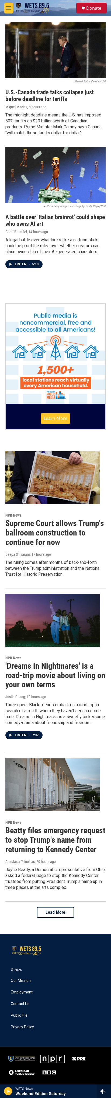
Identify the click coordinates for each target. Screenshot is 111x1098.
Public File (19, 1015)
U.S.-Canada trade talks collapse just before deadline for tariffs (49, 95)
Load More (55, 912)
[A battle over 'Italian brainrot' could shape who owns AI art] (55, 175)
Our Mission (21, 981)
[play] (8, 1091)
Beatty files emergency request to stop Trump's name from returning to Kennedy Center (55, 840)
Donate (93, 8)
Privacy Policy (22, 1027)
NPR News (13, 515)
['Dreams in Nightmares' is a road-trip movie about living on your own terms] (52, 620)
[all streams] (104, 1091)
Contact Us (20, 1004)
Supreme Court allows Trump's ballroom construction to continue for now (54, 532)
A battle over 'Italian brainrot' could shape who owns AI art (55, 220)
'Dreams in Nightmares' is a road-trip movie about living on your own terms (55, 675)
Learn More (55, 418)
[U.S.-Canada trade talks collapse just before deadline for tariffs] (55, 50)
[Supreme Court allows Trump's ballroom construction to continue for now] (52, 477)
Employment (22, 992)
